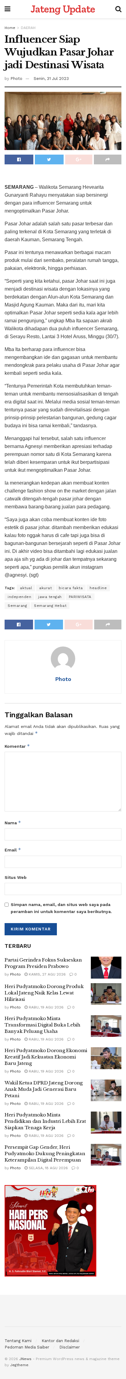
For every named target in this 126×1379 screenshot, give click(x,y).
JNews (25, 1359)
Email (13, 850)
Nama (13, 823)
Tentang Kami (18, 1340)
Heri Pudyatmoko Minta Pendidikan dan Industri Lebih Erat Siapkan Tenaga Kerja (45, 1121)
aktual (26, 588)
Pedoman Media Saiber (27, 1347)
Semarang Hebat (50, 606)
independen (19, 597)
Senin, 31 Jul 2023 (51, 78)
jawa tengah (50, 597)
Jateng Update (63, 9)
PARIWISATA (80, 597)
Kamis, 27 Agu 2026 (47, 974)
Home (10, 28)
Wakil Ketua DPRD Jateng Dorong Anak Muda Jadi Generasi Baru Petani (44, 1089)
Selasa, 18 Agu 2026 (48, 1168)
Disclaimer (69, 1347)
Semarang (17, 606)
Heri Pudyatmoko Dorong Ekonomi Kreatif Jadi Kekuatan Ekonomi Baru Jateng (46, 1057)
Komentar (17, 746)
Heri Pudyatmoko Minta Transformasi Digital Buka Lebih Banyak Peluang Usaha (42, 1024)
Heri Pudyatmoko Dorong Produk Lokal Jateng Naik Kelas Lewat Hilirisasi (44, 992)
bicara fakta (71, 588)
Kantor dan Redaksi (60, 1340)
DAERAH (28, 28)
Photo (16, 78)
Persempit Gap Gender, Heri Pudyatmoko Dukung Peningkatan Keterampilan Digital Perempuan (45, 1153)
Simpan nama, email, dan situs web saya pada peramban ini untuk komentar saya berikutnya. (61, 908)
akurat (45, 588)
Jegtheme (19, 1365)
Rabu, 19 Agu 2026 (46, 1007)
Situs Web (16, 877)
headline (98, 588)
